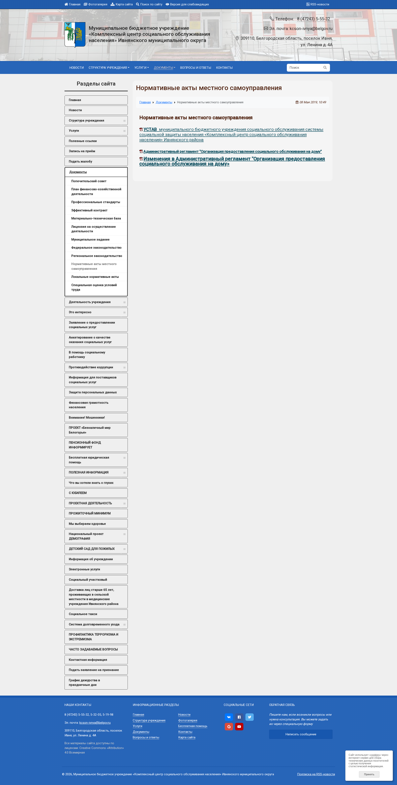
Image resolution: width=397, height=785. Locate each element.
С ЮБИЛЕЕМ (78, 493)
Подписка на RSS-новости (316, 774)
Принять (369, 774)
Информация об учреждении (91, 559)
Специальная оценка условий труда (94, 287)
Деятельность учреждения (90, 302)
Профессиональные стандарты (95, 202)
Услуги (74, 130)
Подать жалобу (80, 161)
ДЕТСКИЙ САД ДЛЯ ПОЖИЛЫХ (92, 549)
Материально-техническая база (96, 218)
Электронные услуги (84, 569)
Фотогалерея (97, 4)
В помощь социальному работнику (87, 354)
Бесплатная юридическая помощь (89, 460)
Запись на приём (82, 151)
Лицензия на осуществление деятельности (93, 229)
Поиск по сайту (151, 4)
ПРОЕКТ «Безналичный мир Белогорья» (90, 430)
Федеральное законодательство (96, 247)
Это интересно (80, 312)
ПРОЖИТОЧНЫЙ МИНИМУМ (90, 513)
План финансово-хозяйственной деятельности (96, 191)
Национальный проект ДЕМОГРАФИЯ (86, 536)
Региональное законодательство (96, 256)
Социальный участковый (88, 580)
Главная (74, 4)
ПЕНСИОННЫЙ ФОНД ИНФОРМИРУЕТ (85, 445)
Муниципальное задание (90, 239)
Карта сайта (124, 4)
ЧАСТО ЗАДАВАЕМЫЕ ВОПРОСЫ (93, 649)
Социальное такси (83, 614)
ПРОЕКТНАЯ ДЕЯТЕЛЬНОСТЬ (90, 503)
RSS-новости (320, 4)
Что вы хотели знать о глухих (91, 483)
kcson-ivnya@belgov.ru (95, 723)
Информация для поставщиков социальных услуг (92, 380)
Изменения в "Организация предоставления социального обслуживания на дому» (232, 161)
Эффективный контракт (89, 210)
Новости (75, 110)
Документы (78, 172)
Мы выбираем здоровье (87, 524)
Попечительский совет (88, 181)
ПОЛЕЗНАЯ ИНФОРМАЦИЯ (89, 472)
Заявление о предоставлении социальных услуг (92, 325)
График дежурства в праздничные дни (84, 682)
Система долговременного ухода (94, 624)
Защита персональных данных (93, 392)
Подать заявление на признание (94, 670)
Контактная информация (88, 660)
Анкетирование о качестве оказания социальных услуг (90, 340)
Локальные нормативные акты (95, 277)
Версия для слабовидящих (189, 4)
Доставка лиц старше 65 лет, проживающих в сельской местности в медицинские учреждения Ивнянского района (93, 597)
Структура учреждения (86, 120)
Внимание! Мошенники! (87, 417)
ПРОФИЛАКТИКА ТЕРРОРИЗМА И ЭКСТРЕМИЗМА (93, 637)
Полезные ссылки (83, 141)
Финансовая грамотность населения (88, 405)
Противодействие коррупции (91, 367)
